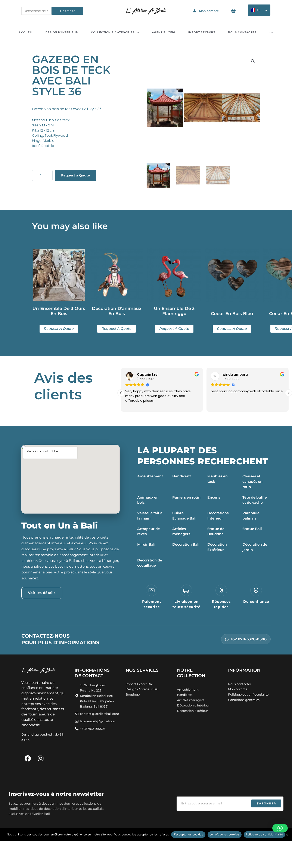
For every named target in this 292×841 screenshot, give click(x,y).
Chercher (67, 11)
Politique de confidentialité (264, 834)
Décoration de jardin (254, 547)
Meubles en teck (217, 479)
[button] (253, 61)
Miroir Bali (146, 544)
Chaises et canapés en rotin (252, 481)
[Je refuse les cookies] (287, 834)
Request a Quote (75, 175)
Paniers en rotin (186, 497)
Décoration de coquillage (149, 563)
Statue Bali (252, 529)
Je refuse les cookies (224, 834)
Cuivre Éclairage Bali (184, 515)
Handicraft (181, 476)
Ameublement (150, 476)
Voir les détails (42, 593)
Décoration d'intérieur (193, 705)
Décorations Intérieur (218, 515)
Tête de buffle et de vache (254, 500)
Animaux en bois (148, 500)
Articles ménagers (181, 531)
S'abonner (266, 803)
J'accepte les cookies (188, 834)
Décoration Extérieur (217, 547)
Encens (213, 497)
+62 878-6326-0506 (248, 639)
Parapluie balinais (251, 515)
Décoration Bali (185, 544)
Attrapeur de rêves (148, 531)
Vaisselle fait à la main (149, 515)
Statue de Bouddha (215, 531)
